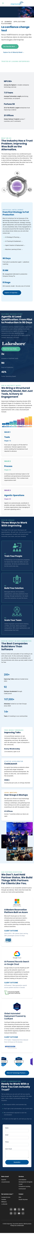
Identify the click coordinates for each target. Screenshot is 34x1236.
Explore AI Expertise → (12, 292)
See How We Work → (10, 46)
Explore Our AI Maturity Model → (13, 52)
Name (6, 1128)
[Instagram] (11, 1213)
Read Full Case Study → (10, 349)
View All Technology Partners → (17, 1073)
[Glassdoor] (15, 1213)
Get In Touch (8, 1149)
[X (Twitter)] (19, 1209)
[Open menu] (3, 3)
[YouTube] (19, 1213)
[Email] (11, 1209)
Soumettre (17, 1162)
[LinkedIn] (15, 1209)
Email (6, 1135)
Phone (7, 1142)
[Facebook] (23, 1209)
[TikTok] (23, 1213)
